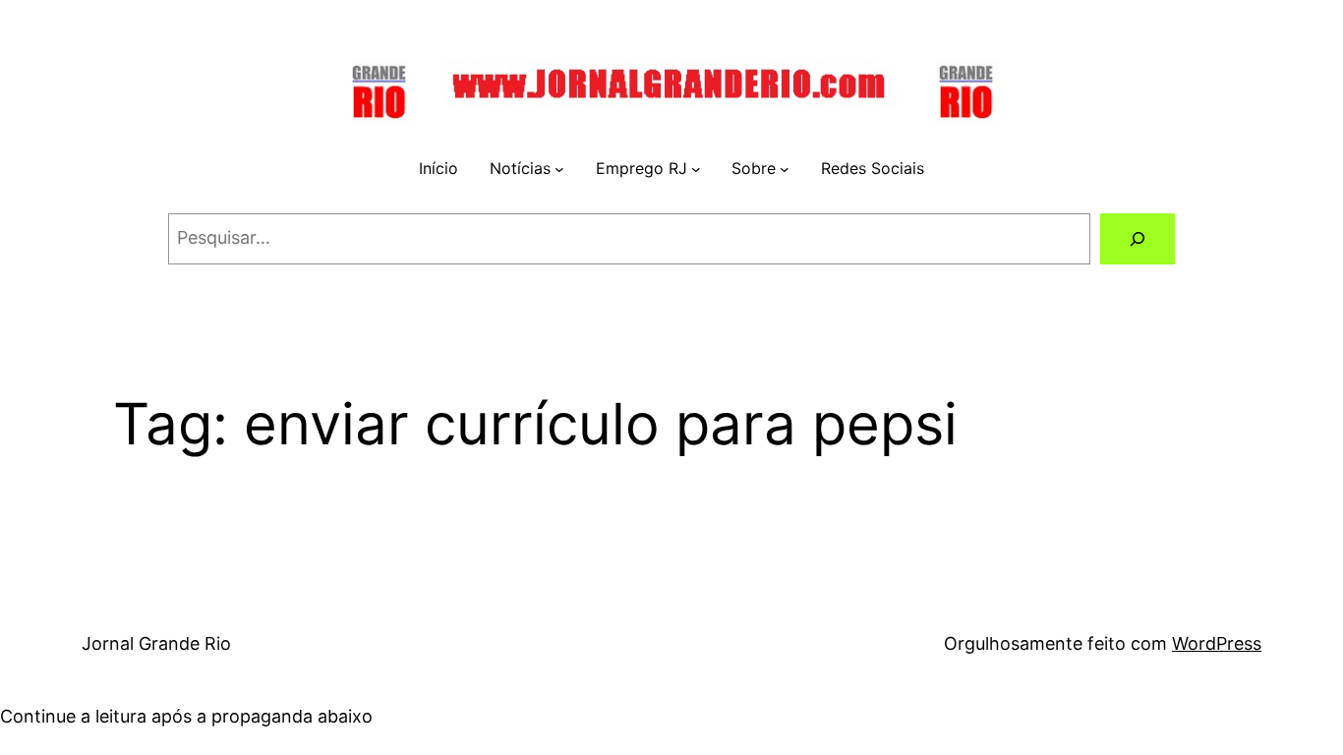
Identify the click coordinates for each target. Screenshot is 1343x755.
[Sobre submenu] (784, 169)
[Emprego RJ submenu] (696, 169)
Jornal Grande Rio (156, 643)
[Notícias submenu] (559, 169)
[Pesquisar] (1137, 238)
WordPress (1216, 643)
